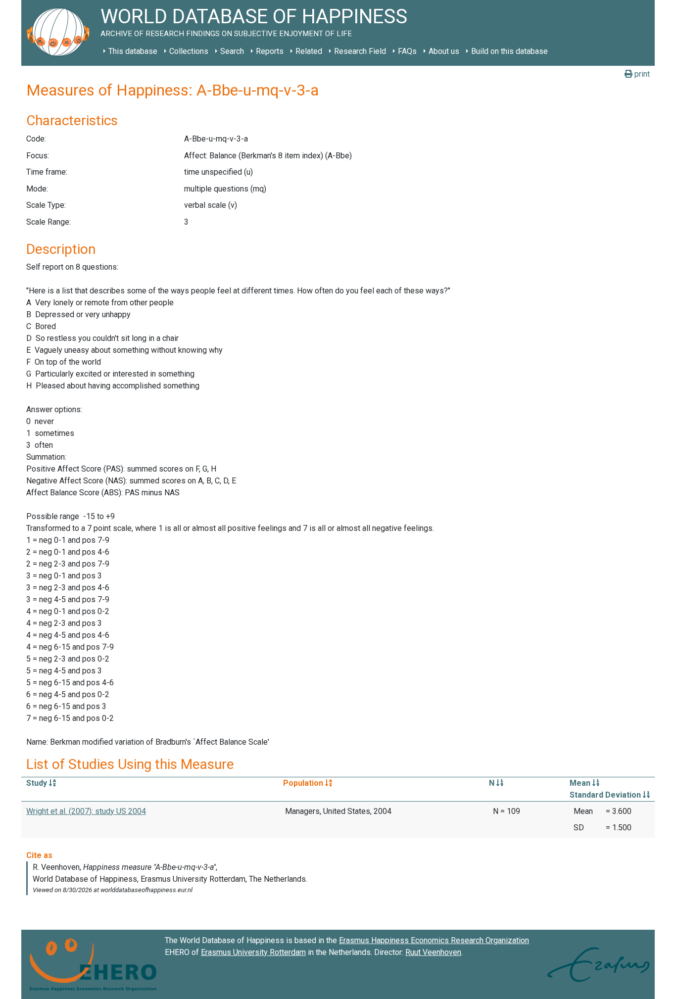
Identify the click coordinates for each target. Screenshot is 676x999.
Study (37, 783)
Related (308, 51)
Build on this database (509, 51)
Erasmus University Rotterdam (253, 952)
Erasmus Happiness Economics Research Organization (434, 940)
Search (232, 51)
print (641, 74)
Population (304, 783)
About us (444, 51)
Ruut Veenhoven (433, 952)
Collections (188, 51)
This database (132, 51)
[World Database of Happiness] (60, 33)
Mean (581, 783)
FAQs (407, 51)
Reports (270, 51)
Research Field (360, 51)
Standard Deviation (606, 795)
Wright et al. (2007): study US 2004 (86, 811)
